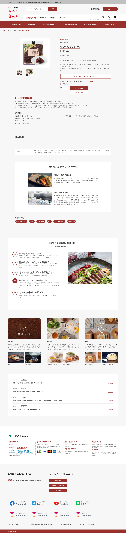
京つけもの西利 (31, 18)
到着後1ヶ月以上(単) (21, 221)
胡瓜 (49, 221)
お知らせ (97, 19)
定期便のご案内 (109, 24)
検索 (53, 9)
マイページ (103, 19)
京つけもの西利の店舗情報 (69, 24)
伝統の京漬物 (41, 221)
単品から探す (32, 24)
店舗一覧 (115, 19)
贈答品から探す (16, 24)
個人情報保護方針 (66, 524)
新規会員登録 (95, 9)
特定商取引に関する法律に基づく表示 (42, 524)
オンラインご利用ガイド (87, 524)
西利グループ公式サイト (15, 524)
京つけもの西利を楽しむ (91, 24)
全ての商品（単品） (59, 221)
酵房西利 (43, 18)
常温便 (31, 221)
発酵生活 (53, 18)
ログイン (110, 9)
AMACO (62, 18)
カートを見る (109, 19)
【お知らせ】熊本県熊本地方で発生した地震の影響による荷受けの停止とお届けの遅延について (39, 2)
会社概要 (92, 19)
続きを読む (110, 383)
